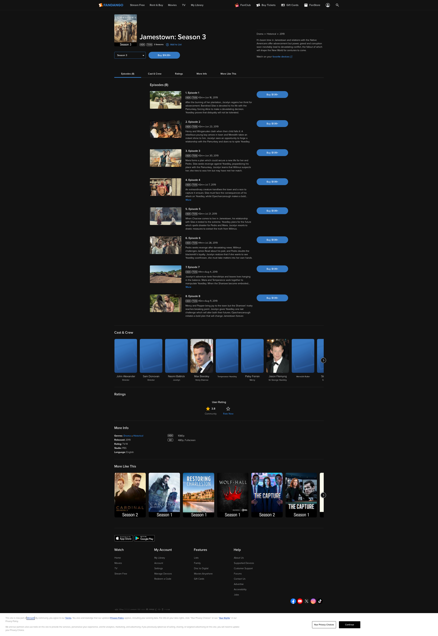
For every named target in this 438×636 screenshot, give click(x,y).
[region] (219, 624)
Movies (118, 563)
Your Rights (224, 618)
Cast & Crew (154, 73)
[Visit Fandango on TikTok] (320, 601)
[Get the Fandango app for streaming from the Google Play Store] (144, 538)
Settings (158, 568)
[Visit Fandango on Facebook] (293, 601)
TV (115, 568)
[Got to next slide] (323, 360)
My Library (159, 557)
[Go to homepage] (111, 5)
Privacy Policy (117, 618)
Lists (196, 557)
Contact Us (239, 578)
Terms (68, 618)
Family (197, 563)
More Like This (228, 73)
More (188, 199)
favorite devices (281, 56)
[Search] (337, 5)
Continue (349, 624)
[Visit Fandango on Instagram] (313, 601)
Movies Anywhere (203, 573)
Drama (127, 435)
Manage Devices (163, 573)
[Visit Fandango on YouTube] (300, 601)
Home (117, 557)
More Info (202, 73)
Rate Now (228, 413)
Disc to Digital (201, 568)
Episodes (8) (127, 73)
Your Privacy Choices (324, 624)
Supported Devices (244, 563)
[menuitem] (290, 5)
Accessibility (240, 589)
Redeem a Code (162, 578)
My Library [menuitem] (197, 5)
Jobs (236, 594)
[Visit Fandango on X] (307, 601)
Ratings (179, 73)
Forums (238, 573)
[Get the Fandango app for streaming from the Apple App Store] (123, 538)
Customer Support (243, 568)
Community (211, 413)
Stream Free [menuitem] (137, 5)
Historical (138, 435)
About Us (239, 557)
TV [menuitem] (183, 5)
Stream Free (120, 573)
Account (158, 563)
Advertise (239, 584)
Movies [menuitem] (172, 5)
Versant (30, 618)
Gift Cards (199, 578)
